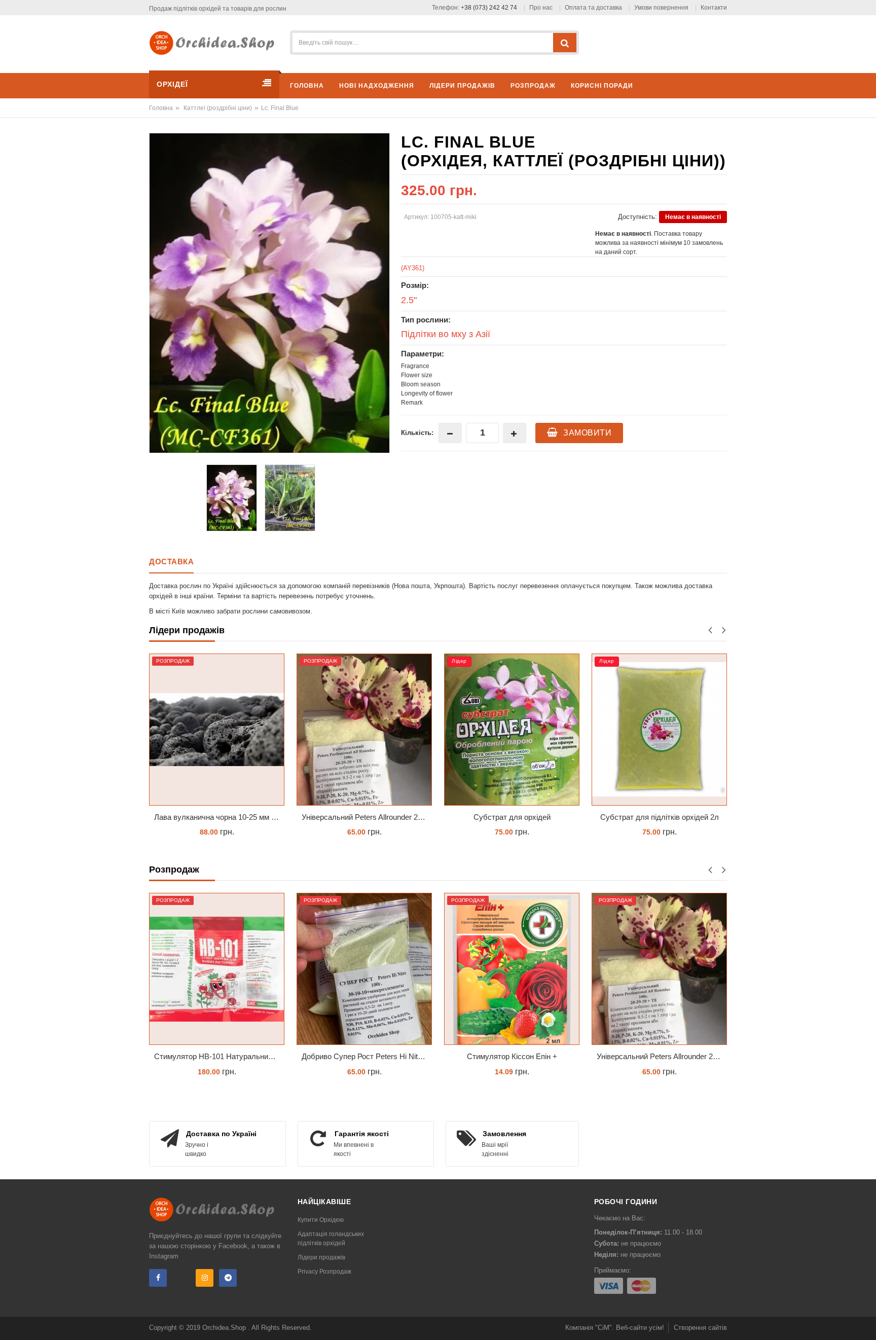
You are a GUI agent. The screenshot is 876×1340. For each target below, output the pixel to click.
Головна (161, 108)
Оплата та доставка (593, 7)
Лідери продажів (321, 1257)
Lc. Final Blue (280, 108)
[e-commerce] (215, 42)
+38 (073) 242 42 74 (489, 7)
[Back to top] (865, 1322)
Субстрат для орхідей (465, 817)
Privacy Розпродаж (324, 1271)
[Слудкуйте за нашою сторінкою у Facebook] (158, 1278)
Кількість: (417, 433)
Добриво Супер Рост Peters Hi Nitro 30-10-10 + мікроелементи (367, 1056)
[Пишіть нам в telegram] (228, 1278)
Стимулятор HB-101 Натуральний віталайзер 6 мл (219, 1056)
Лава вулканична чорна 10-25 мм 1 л (172, 817)
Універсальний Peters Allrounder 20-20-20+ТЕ (321, 817)
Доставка (171, 561)
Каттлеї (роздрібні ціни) (218, 108)
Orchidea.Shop (225, 1327)
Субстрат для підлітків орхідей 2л (613, 817)
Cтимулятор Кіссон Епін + (512, 1056)
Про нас (541, 7)
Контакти (714, 7)
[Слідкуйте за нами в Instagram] (204, 1278)
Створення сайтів (700, 1327)
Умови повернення (661, 7)
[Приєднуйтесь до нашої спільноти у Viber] (181, 1278)
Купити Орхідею (321, 1219)
